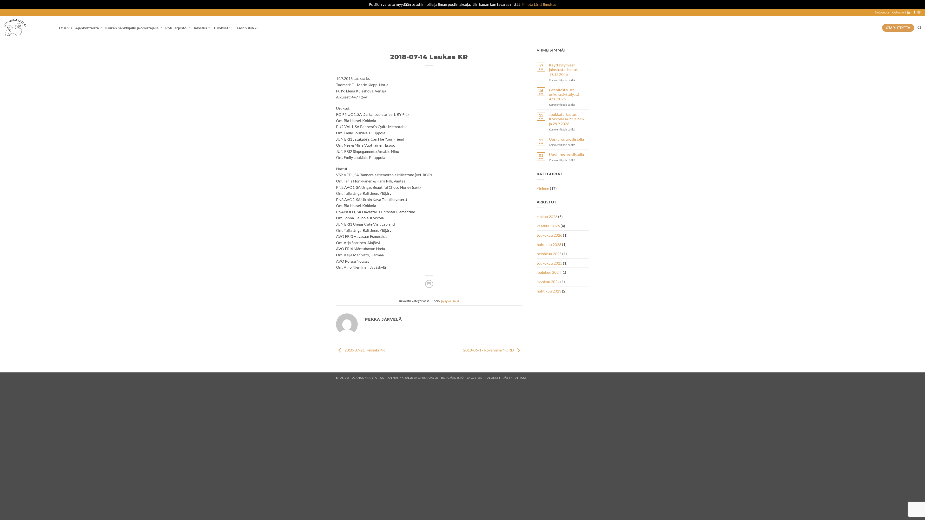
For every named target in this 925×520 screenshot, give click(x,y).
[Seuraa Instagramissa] (919, 12)
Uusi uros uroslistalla (566, 139)
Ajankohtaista (87, 28)
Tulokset (220, 28)
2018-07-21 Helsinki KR (364, 350)
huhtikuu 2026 (549, 244)
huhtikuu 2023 (549, 291)
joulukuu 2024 (549, 272)
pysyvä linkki (450, 301)
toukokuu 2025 (549, 263)
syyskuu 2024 (548, 281)
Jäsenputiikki (246, 28)
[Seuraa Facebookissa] (914, 12)
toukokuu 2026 (549, 235)
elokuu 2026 (547, 216)
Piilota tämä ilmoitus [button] (539, 4)
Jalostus (200, 28)
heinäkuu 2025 (549, 253)
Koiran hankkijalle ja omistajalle (132, 28)
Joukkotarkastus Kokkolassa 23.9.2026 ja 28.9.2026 (567, 119)
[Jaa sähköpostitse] (429, 284)
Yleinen (543, 188)
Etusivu (65, 28)
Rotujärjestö (175, 28)
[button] (901, 12)
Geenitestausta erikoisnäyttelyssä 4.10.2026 (564, 94)
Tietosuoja (881, 12)
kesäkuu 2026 (548, 225)
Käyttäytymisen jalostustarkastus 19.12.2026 (563, 69)
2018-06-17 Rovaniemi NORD (489, 350)
